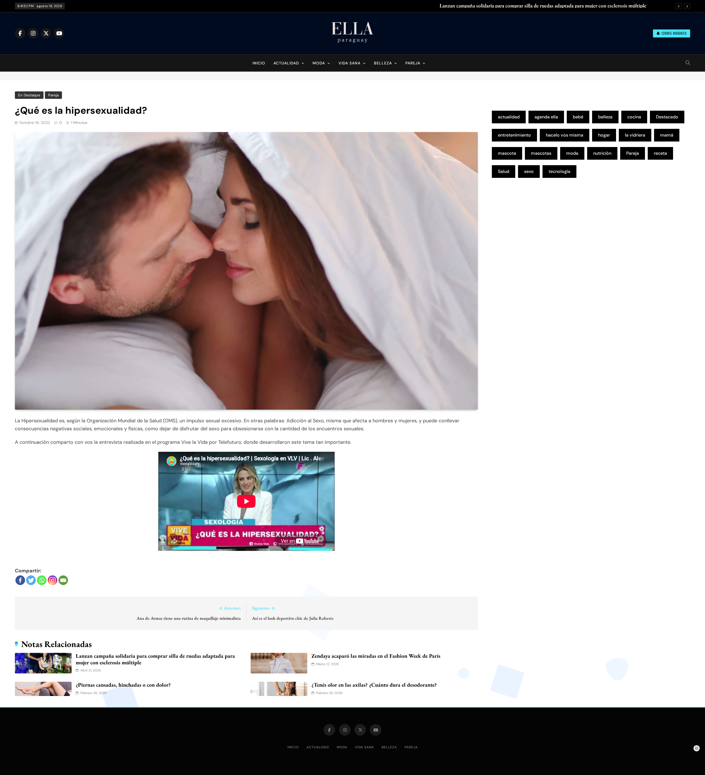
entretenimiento (514, 135)
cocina (634, 117)
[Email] (63, 580)
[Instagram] (52, 580)
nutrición (602, 153)
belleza (605, 117)
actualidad (509, 117)
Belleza (383, 63)
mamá (666, 135)
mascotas (541, 153)
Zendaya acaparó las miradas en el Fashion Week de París (375, 655)
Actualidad (286, 63)
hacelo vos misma (564, 135)
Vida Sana (349, 63)
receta (660, 153)
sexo (529, 171)
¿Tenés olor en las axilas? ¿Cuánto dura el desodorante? (374, 684)
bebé (578, 117)
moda (572, 153)
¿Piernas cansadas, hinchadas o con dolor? (123, 684)
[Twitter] (31, 580)
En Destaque (29, 95)
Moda (319, 63)
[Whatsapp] (42, 580)
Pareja (412, 63)
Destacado (667, 117)
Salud (503, 171)
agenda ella (546, 117)
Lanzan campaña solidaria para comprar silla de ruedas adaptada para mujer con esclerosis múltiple (543, 6)
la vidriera (635, 135)
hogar (604, 135)
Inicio (259, 63)
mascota (507, 153)
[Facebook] (20, 580)
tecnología (559, 171)
